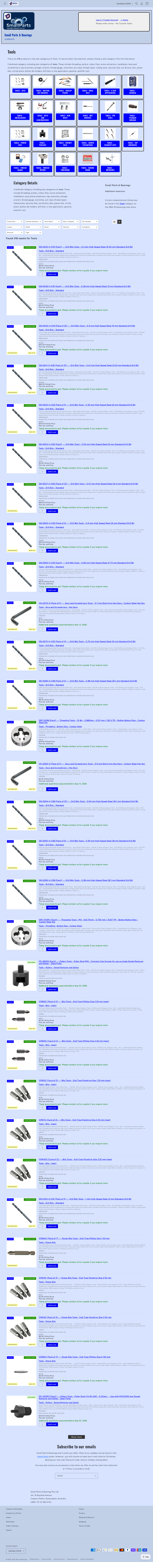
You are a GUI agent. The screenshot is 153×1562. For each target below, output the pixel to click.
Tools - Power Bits (47, 1242)
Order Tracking (12, 1526)
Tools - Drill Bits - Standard (51, 251)
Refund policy (34, 1559)
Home (8, 1517)
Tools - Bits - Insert (48, 1005)
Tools (122, 203)
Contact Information (14, 1509)
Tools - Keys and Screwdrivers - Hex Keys (58, 607)
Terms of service (59, 1559)
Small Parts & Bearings (19, 1559)
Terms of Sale (84, 1526)
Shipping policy (72, 1559)
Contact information (87, 1559)
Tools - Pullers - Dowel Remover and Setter (59, 967)
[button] (5, 3)
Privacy (82, 1513)
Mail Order (10, 1522)
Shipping (82, 1522)
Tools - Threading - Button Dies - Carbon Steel (60, 726)
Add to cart (52, 274)
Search (9, 1530)
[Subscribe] (95, 1476)
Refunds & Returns (86, 1517)
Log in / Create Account (107, 20)
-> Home (124, 20)
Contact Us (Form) (13, 1513)
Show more (76, 1437)
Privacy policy (46, 1559)
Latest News (43, 1456)
